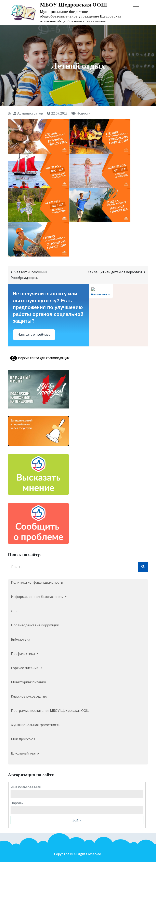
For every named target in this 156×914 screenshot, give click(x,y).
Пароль (17, 803)
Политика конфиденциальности (37, 582)
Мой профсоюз (23, 739)
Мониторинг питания (28, 682)
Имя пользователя (26, 787)
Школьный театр (25, 753)
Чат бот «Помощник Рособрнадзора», (29, 275)
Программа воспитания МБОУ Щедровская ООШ (50, 710)
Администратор (30, 113)
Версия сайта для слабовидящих (43, 358)
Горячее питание (24, 668)
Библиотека (20, 639)
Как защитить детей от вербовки (115, 272)
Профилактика (23, 653)
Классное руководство (29, 696)
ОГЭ (14, 611)
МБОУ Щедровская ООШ (73, 4)
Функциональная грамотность (35, 725)
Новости (84, 113)
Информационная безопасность (37, 596)
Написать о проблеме (34, 334)
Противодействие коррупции (35, 625)
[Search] (143, 567)
